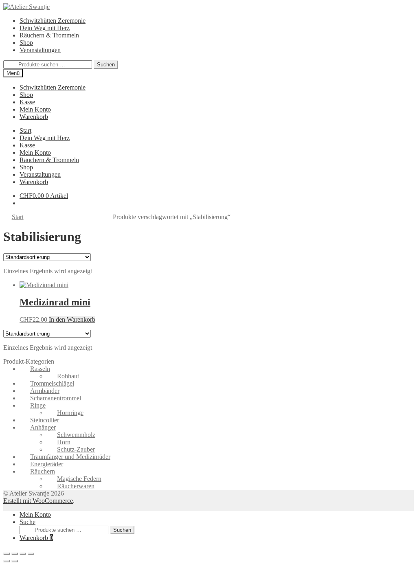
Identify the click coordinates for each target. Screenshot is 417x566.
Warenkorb (36, 537)
